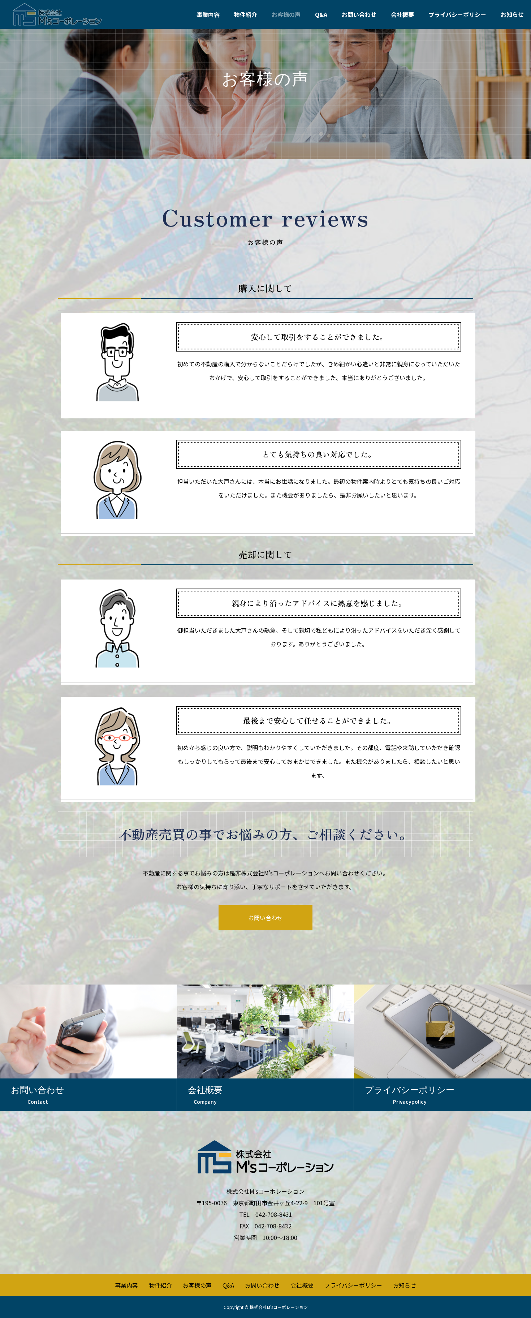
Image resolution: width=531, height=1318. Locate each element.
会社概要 (402, 14)
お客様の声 (286, 14)
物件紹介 (245, 14)
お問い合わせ (359, 14)
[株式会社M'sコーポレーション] (57, 14)
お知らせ (512, 14)
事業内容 (208, 14)
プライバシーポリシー (457, 14)
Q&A (321, 14)
